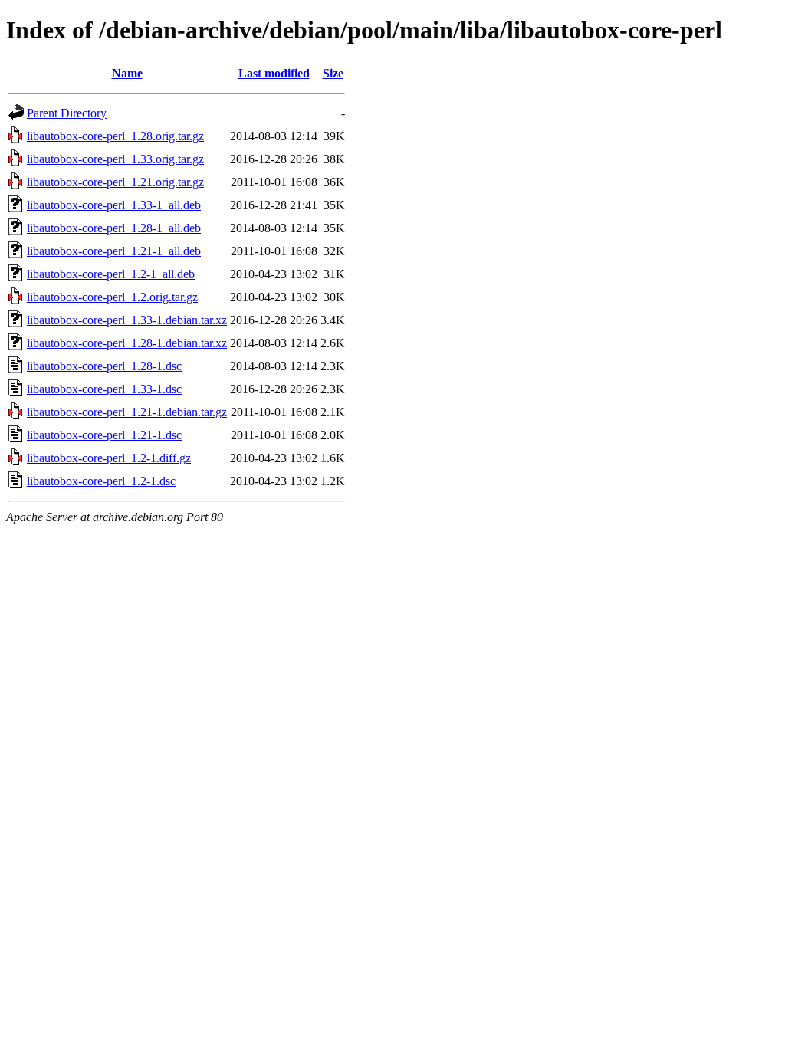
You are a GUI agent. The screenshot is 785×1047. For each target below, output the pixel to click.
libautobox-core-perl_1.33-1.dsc (104, 388)
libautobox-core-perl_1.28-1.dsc (104, 366)
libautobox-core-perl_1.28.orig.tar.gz (115, 136)
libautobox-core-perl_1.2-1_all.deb (111, 274)
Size (333, 73)
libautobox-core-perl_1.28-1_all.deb (114, 228)
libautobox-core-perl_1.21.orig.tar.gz (115, 182)
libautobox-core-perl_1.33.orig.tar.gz (115, 159)
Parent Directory (67, 113)
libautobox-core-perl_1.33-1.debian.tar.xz (127, 320)
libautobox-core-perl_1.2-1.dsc (101, 480)
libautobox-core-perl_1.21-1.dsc (104, 434)
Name (127, 73)
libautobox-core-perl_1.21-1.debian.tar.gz (127, 411)
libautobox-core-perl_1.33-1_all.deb (114, 205)
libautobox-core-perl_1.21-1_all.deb (114, 251)
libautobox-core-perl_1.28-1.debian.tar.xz (127, 343)
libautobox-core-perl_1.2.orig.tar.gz (112, 297)
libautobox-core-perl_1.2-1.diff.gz (109, 457)
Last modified (274, 73)
